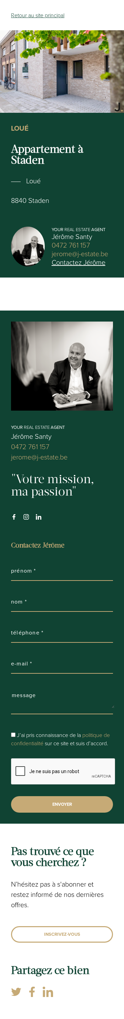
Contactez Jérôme (78, 262)
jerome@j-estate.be (80, 253)
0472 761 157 (71, 245)
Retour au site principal (37, 15)
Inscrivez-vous (62, 934)
